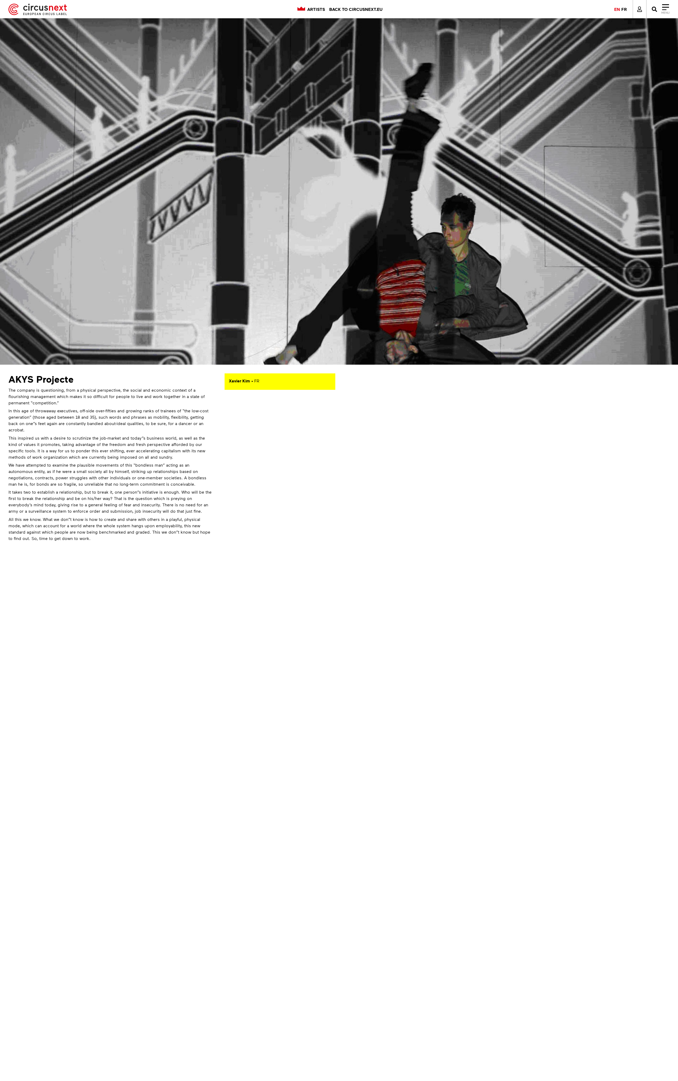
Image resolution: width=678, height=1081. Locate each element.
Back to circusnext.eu (355, 9)
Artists (316, 9)
